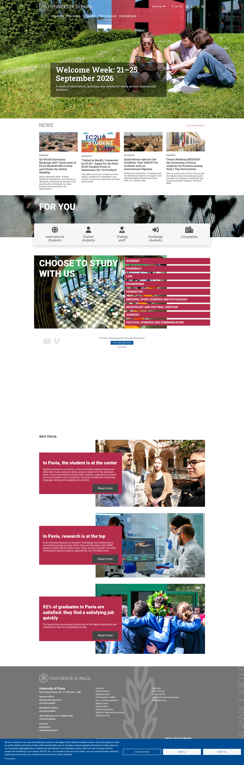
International (127, 16)
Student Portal (102, 691)
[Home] (66, 6)
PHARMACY (134, 268)
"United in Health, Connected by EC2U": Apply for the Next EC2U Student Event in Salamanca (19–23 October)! (99, 165)
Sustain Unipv (102, 706)
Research (89, 16)
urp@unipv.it (45, 727)
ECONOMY (133, 261)
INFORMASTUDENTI (48, 708)
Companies (189, 237)
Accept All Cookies (122, 347)
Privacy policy (10, 759)
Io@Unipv (156, 688)
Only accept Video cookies (122, 342)
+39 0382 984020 (47, 703)
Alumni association (104, 709)
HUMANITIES (134, 291)
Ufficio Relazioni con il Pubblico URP (56, 716)
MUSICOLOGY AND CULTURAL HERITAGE (152, 307)
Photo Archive (158, 694)
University (57, 16)
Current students (88, 238)
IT (173, 6)
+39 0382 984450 (47, 719)
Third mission (107, 16)
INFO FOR (157, 6)
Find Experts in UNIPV (106, 697)
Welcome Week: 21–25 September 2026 (97, 74)
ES (180, 6)
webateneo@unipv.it (48, 730)
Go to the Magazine (194, 125)
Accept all (222, 752)
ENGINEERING (135, 284)
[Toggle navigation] (202, 6)
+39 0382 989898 (47, 711)
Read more (105, 488)
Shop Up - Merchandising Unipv (110, 712)
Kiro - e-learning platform (107, 700)
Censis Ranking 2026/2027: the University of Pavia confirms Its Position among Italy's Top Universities (184, 164)
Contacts (100, 688)
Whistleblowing (159, 700)
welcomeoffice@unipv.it (50, 700)
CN (176, 6)
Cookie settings (142, 752)
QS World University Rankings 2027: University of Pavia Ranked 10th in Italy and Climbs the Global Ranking (57, 166)
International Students (55, 238)
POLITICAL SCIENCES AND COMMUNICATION (155, 322)
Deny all (182, 752)
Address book (102, 703)
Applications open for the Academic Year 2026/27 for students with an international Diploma (141, 164)
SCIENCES (132, 314)
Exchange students (155, 238)
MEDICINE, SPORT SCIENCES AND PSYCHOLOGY (157, 299)
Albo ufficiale (158, 691)
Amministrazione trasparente (165, 697)
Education (73, 16)
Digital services (103, 694)
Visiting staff (122, 238)
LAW (129, 276)
